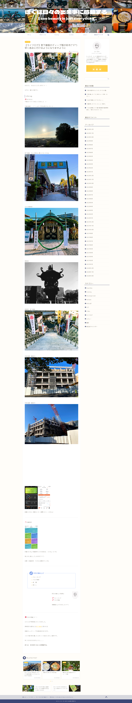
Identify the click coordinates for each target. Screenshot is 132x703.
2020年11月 (90, 272)
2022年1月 (89, 218)
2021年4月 (89, 253)
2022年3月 (89, 210)
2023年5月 (89, 156)
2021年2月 (89, 260)
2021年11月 (90, 226)
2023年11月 (90, 133)
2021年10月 (90, 229)
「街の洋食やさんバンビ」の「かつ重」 (96, 90)
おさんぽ (88, 303)
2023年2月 (89, 168)
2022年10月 (90, 183)
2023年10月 (90, 137)
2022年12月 (90, 175)
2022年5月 (89, 202)
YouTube (71, 34)
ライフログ (28, 42)
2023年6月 (89, 152)
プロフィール (42, 34)
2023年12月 (90, 129)
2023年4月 (89, 160)
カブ (87, 307)
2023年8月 (89, 145)
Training (56, 34)
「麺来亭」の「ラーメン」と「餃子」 (96, 104)
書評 (87, 323)
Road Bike (89, 288)
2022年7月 (89, 195)
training (89, 292)
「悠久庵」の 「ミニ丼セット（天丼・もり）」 (96, 95)
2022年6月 (89, 199)
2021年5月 (89, 249)
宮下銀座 (38, 626)
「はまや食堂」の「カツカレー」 (95, 100)
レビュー (85, 34)
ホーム (29, 34)
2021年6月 (89, 245)
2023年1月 (89, 172)
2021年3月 (89, 256)
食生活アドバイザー (98, 35)
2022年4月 (89, 206)
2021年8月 (89, 237)
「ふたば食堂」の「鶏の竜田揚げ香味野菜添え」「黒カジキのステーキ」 (97, 108)
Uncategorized (90, 296)
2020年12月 (90, 268)
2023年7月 (89, 148)
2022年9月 (89, 187)
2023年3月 (89, 164)
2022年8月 (89, 191)
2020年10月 (90, 276)
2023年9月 (89, 141)
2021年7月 (89, 241)
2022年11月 (90, 179)
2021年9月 (89, 233)
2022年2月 (89, 214)
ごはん (88, 311)
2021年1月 (89, 264)
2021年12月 (90, 222)
